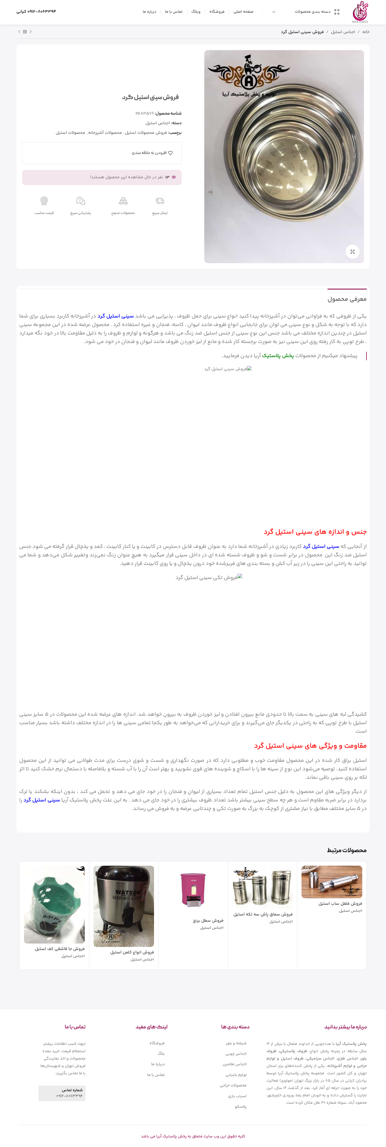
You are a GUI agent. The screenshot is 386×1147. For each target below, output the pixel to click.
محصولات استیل (70, 133)
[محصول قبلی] (30, 32)
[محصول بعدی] (19, 32)
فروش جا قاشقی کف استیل (60, 949)
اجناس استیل (343, 32)
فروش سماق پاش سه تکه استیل (263, 914)
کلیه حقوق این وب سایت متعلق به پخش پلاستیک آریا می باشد (193, 1136)
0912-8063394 (41, 11)
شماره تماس (72, 1090)
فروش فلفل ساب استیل (340, 904)
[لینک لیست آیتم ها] (217, 1043)
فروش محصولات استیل (146, 133)
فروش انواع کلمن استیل (132, 952)
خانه (366, 32)
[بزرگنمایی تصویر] (353, 252)
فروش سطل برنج (208, 920)
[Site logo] (360, 11)
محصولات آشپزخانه (105, 133)
